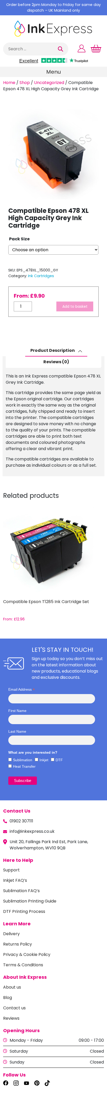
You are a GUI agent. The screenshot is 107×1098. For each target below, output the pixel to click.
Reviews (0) (56, 362)
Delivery (11, 934)
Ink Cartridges (41, 275)
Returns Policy (17, 944)
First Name (17, 711)
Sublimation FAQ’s (21, 891)
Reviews (11, 1018)
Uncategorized (49, 83)
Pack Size (19, 239)
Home (9, 83)
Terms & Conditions (23, 965)
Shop (24, 83)
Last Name (17, 731)
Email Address (21, 689)
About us (12, 987)
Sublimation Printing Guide (29, 901)
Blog (7, 998)
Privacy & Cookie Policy (26, 954)
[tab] (56, 350)
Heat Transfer (24, 766)
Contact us (14, 1008)
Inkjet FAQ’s (15, 880)
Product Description (53, 350)
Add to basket (75, 306)
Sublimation (22, 760)
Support (11, 870)
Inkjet (43, 760)
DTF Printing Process (24, 911)
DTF (59, 760)
